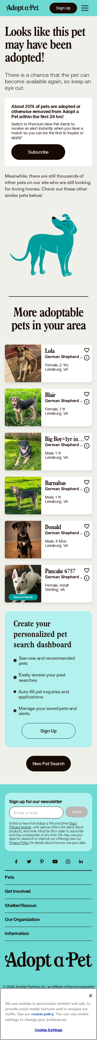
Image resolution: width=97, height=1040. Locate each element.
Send (76, 812)
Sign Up (63, 8)
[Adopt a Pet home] (22, 8)
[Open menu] (84, 8)
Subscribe (38, 151)
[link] (48, 363)
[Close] (90, 996)
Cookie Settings (49, 1030)
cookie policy (42, 1014)
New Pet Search (49, 763)
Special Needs (23, 597)
